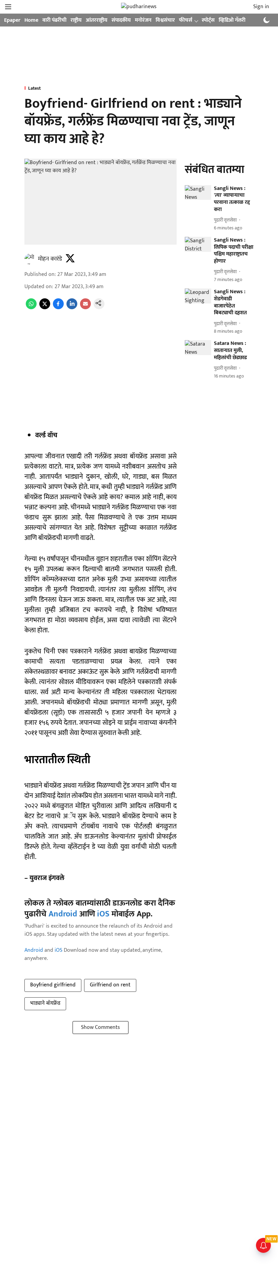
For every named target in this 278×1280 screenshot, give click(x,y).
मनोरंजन (143, 20)
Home (31, 20)
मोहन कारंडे (50, 259)
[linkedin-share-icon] (71, 307)
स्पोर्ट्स (208, 20)
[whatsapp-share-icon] (31, 307)
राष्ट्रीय (76, 20)
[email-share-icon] (85, 307)
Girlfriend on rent (110, 984)
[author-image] (29, 258)
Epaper (12, 20)
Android (62, 914)
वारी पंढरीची (54, 20)
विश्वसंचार (165, 20)
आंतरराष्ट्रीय (96, 20)
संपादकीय (121, 20)
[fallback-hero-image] (198, 192)
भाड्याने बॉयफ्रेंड (45, 1003)
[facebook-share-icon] (58, 307)
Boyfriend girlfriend (53, 984)
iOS (103, 914)
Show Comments (100, 1027)
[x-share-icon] (44, 307)
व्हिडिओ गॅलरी (232, 20)
